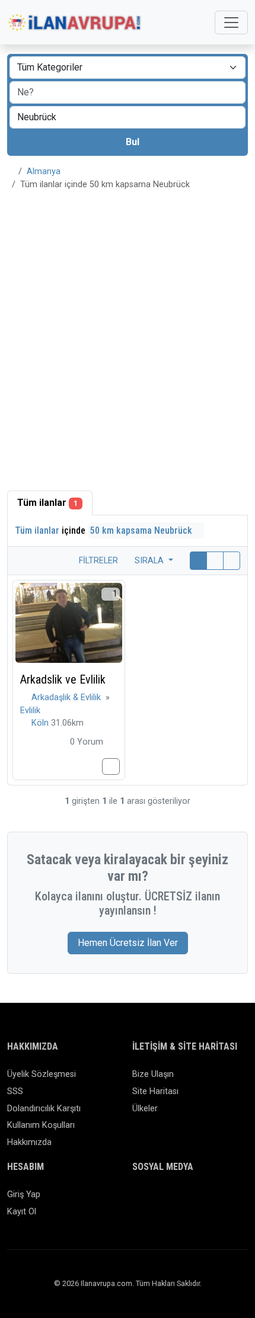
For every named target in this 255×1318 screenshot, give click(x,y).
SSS (15, 1091)
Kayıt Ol (21, 1212)
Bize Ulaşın (153, 1074)
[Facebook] (139, 1200)
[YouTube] (225, 1200)
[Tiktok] (208, 1200)
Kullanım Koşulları (41, 1125)
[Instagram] (174, 1200)
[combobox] (127, 117)
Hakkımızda (29, 1142)
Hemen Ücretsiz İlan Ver (128, 942)
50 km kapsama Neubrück (142, 530)
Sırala (150, 561)
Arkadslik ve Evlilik (63, 679)
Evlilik (30, 711)
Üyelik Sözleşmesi (41, 1074)
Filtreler (97, 561)
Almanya (43, 171)
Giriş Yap (23, 1194)
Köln (41, 723)
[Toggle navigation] (231, 22)
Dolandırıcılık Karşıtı (44, 1109)
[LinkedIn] (191, 1200)
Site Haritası (155, 1091)
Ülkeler (145, 1109)
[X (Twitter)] (156, 1200)
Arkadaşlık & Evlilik (67, 697)
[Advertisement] (127, 333)
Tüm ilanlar (47, 502)
